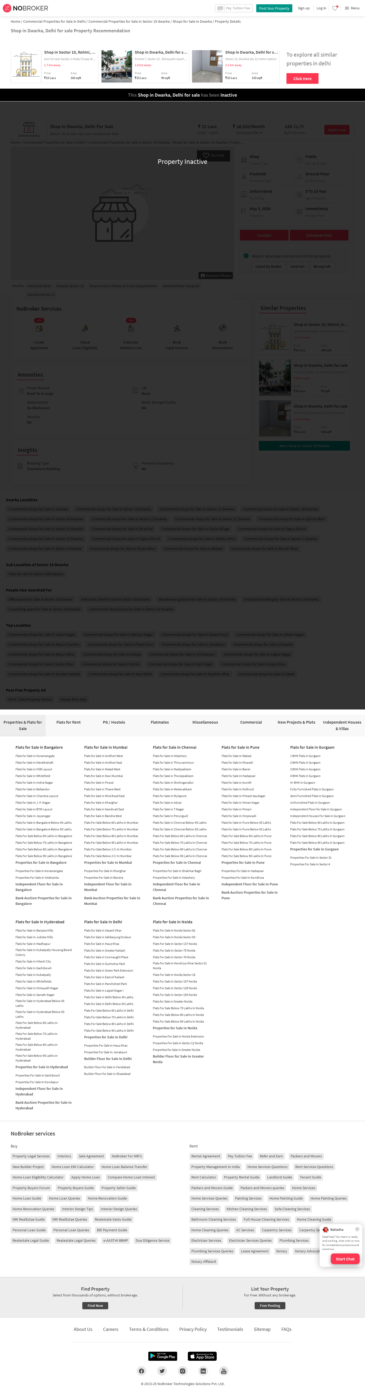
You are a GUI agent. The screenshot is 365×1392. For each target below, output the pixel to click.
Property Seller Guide (119, 1187)
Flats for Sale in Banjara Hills (34, 930)
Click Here (302, 78)
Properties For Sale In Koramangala (39, 871)
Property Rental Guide (241, 1177)
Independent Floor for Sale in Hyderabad (39, 1091)
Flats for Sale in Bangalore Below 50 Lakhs (43, 829)
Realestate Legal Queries (76, 1240)
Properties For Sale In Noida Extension (178, 1036)
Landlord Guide (279, 1177)
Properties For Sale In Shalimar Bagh (177, 871)
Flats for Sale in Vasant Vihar (103, 930)
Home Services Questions (267, 1166)
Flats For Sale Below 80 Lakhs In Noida (178, 1015)
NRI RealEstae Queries (69, 1219)
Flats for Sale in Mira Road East (104, 796)
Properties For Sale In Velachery (174, 878)
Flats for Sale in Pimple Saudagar (243, 796)
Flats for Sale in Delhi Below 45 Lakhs (108, 997)
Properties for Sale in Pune (243, 862)
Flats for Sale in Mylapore (170, 796)
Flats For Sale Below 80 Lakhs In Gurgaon (317, 836)
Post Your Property (274, 8)
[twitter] (162, 1371)
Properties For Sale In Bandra (103, 878)
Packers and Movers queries (262, 1187)
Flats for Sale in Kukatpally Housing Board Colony (43, 952)
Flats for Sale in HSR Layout (33, 769)
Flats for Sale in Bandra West (103, 816)
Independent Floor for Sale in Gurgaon (316, 809)
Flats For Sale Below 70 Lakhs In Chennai (180, 843)
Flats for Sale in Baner (236, 769)
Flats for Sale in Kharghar (101, 803)
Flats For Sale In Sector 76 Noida (174, 957)
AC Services (245, 1230)
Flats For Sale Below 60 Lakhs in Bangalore (43, 836)
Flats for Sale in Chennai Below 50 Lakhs (180, 829)
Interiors (64, 1156)
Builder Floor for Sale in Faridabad (107, 1067)
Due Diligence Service (152, 1240)
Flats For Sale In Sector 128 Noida (175, 988)
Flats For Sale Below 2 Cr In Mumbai (107, 856)
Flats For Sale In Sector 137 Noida (175, 944)
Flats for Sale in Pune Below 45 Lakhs (246, 823)
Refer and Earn (271, 1156)
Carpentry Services (277, 1230)
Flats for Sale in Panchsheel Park (105, 984)
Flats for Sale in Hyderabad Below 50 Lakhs (39, 1014)
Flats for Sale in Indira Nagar (34, 782)
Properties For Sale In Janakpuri (105, 1052)
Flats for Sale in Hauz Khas (101, 944)
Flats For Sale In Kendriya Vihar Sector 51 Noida (180, 965)
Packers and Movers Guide (212, 1187)
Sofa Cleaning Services (292, 1208)
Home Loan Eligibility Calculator (38, 1177)
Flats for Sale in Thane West (102, 789)
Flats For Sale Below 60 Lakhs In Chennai (180, 836)
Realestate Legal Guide (31, 1240)
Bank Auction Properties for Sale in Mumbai (112, 901)
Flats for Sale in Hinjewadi (239, 816)
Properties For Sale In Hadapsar (243, 871)
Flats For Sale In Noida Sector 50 (174, 937)
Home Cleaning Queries (209, 1230)
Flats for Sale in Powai (99, 782)
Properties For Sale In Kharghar (105, 871)
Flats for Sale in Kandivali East (104, 809)
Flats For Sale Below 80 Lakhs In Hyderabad (36, 1047)
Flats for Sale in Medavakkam (172, 789)
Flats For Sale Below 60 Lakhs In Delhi (109, 1010)
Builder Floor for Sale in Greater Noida (178, 1059)
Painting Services (248, 1198)
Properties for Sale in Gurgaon (314, 849)
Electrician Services (206, 1240)
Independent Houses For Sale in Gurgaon (317, 816)
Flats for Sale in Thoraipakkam (173, 776)
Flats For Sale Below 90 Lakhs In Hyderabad (36, 1058)
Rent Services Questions (314, 1166)
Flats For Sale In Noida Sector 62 (174, 930)
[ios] (202, 1356)
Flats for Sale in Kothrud (238, 789)
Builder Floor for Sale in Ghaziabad (107, 1074)
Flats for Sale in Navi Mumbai (103, 776)
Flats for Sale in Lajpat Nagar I (103, 990)
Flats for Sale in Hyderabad (39, 921)
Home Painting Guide (286, 1198)
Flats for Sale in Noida (172, 921)
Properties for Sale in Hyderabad (41, 1066)
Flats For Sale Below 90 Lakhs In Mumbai (111, 843)
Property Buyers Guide (76, 1187)
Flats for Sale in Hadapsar (238, 776)
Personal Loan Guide (29, 1230)
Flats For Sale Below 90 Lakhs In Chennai (180, 856)
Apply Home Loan (85, 1177)
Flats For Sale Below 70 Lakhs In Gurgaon (317, 829)
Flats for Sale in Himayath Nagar (36, 988)
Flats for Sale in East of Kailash (104, 977)
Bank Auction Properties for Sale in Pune (250, 895)
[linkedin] (203, 1371)
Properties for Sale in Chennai (177, 862)
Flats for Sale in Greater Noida (172, 1001)
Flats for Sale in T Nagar (168, 809)
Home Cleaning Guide (314, 1219)
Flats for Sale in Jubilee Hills (34, 937)
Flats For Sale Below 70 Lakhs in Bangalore (43, 843)
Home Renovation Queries (33, 1208)
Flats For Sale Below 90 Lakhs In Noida (178, 1021)
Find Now (95, 1305)
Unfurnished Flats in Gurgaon (310, 803)
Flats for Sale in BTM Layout (33, 809)
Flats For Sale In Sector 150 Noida (175, 995)
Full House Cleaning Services (266, 1219)
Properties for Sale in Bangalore (41, 862)
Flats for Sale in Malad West (102, 769)
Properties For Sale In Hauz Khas (105, 1045)
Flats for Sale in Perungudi (170, 816)
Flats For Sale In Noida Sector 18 (174, 975)
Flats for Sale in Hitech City (33, 961)
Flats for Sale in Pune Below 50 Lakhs (246, 829)
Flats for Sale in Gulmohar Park (104, 964)
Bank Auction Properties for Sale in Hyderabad (43, 1105)
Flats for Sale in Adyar (167, 803)
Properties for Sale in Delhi (105, 1037)
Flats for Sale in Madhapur (33, 944)
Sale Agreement (91, 1156)
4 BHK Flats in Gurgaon (305, 776)
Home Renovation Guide (107, 1198)
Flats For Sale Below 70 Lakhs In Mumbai (111, 829)
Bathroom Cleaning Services (213, 1219)
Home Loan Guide (27, 1198)
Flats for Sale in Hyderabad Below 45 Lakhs (39, 1003)
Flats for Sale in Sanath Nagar (35, 995)
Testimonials (230, 1329)
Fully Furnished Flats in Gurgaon (312, 789)
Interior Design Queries (119, 1208)
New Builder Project (28, 1166)
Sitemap (262, 1329)
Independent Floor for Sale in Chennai (176, 887)
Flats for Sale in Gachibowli (33, 968)
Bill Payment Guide (112, 1230)
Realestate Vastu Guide (113, 1219)
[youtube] (224, 1371)
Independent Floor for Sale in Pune (250, 884)
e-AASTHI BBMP (115, 1240)
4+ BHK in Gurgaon (302, 782)
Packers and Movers (306, 1156)
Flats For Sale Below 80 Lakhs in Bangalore (43, 849)
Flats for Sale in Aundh (237, 782)
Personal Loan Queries (71, 1230)
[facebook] (141, 1371)
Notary (281, 1251)
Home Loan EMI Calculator (73, 1166)
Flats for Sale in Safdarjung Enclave (107, 937)
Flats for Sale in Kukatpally (33, 975)
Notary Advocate (308, 1251)
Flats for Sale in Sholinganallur (173, 782)
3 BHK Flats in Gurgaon (305, 769)
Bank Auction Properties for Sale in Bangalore (43, 901)
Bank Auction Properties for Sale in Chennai (181, 901)
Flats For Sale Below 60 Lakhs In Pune (246, 836)
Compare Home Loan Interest (131, 1177)
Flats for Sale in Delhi (103, 921)
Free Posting (270, 1305)
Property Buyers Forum (31, 1187)
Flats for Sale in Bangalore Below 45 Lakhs (43, 823)
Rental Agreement (205, 1156)
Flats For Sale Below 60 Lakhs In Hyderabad (36, 1025)
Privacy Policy (193, 1329)
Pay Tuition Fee (240, 1156)
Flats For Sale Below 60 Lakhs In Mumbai (111, 823)
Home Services (303, 1187)
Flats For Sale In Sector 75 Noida (174, 950)
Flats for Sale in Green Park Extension (108, 970)
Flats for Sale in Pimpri (236, 809)
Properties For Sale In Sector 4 (310, 864)
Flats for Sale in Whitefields (33, 981)
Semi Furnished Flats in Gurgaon (312, 796)
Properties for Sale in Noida (175, 1028)
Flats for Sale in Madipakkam (172, 769)
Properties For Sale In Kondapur (37, 1082)
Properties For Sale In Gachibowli (37, 1075)
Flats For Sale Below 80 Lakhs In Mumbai (111, 836)
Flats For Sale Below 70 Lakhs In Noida (178, 1008)
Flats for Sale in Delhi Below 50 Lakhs (108, 1004)
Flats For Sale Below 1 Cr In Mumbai (107, 849)
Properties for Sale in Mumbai (108, 862)
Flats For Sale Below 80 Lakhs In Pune (246, 849)
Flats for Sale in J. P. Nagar (32, 803)
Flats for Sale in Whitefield (32, 776)
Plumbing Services (294, 1240)
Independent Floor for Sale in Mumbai (107, 887)
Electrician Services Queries (250, 1240)
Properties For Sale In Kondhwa (243, 878)
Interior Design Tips (77, 1208)
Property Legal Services (31, 1156)
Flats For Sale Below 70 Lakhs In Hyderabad (36, 1036)
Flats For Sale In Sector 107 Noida (175, 981)
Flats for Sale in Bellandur (32, 789)
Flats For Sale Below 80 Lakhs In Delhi (109, 1024)
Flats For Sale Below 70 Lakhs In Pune (246, 843)
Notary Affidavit (203, 1261)
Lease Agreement (255, 1251)
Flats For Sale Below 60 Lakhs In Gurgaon (317, 823)
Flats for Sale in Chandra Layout (36, 796)
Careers (110, 1329)
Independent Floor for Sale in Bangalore (39, 887)
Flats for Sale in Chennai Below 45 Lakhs (180, 823)
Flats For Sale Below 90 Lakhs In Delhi (109, 1030)
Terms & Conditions (149, 1329)
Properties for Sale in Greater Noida (176, 1050)
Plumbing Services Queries (212, 1251)
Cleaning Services (205, 1208)
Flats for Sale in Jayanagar (33, 816)
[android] (162, 1356)
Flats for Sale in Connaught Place (106, 957)
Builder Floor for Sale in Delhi (108, 1058)
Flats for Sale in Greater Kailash (104, 950)
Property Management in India (215, 1166)
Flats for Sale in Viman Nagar (240, 803)
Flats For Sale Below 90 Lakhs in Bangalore (43, 856)
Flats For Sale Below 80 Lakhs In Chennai (180, 849)
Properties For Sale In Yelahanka (37, 878)
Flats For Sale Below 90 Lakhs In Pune (246, 856)
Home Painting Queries (328, 1198)
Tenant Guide (310, 1177)
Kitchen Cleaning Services (247, 1208)
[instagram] (183, 1371)
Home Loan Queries (64, 1198)
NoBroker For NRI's (127, 1156)
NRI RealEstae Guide (29, 1219)
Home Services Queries (209, 1198)
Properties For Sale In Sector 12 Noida (178, 1043)
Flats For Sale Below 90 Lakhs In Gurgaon (317, 843)
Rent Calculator (203, 1177)
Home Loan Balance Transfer (124, 1166)
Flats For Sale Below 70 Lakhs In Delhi (109, 1017)
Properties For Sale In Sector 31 (311, 857)
